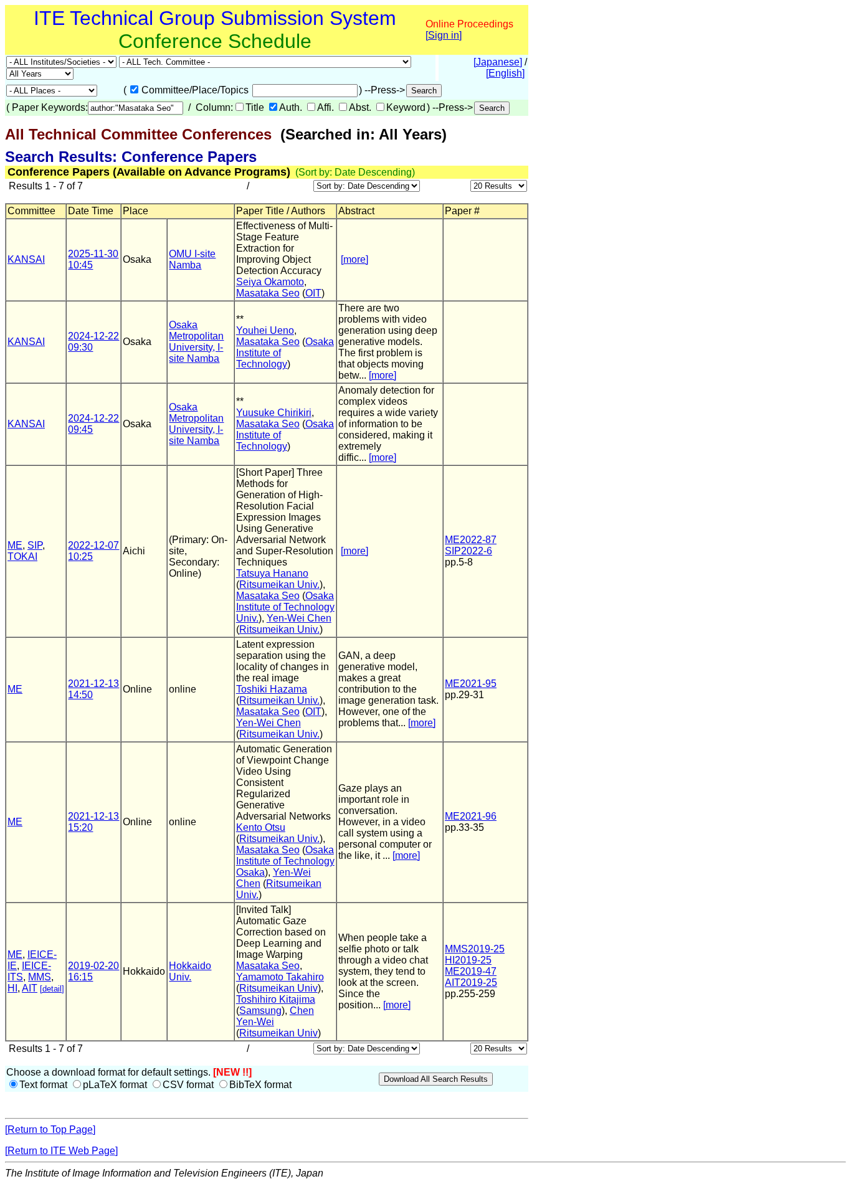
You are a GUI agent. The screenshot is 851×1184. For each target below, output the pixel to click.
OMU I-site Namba (192, 259)
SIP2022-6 (468, 551)
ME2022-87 (471, 539)
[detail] (52, 988)
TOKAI (22, 556)
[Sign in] (444, 35)
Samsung (260, 1010)
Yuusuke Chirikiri (273, 412)
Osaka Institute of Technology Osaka (285, 861)
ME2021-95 (471, 683)
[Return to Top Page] (50, 1129)
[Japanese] (497, 62)
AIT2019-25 (471, 982)
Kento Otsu (260, 827)
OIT (313, 293)
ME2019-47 (471, 971)
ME (14, 545)
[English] (505, 73)
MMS (39, 977)
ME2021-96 (471, 816)
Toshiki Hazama (271, 689)
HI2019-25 (468, 960)
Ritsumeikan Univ (278, 988)
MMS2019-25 (475, 949)
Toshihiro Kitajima (275, 999)
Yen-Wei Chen (299, 618)
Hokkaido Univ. (190, 971)
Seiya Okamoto (270, 282)
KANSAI (26, 259)
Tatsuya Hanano (272, 573)
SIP (34, 545)
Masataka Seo (268, 293)
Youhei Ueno (265, 330)
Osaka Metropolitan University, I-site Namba (196, 342)
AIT (29, 988)
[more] (354, 259)
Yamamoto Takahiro (280, 977)
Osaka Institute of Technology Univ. (285, 606)
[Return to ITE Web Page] (61, 1150)
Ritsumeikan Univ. (279, 584)
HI (12, 988)
